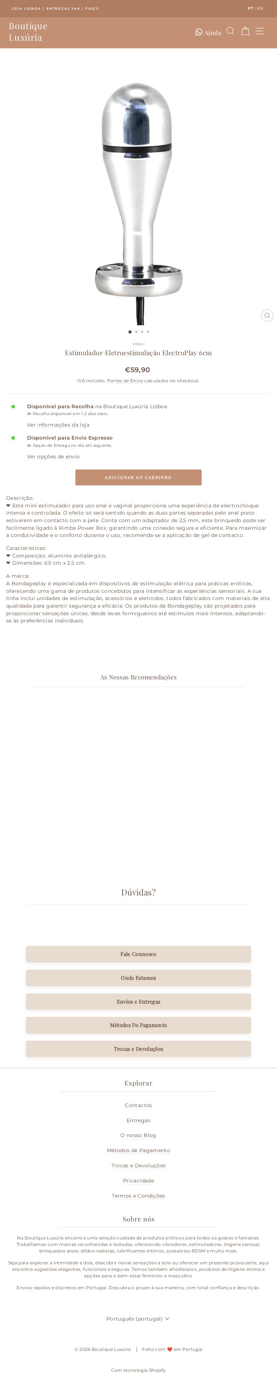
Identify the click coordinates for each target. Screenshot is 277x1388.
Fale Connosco (138, 953)
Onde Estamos (138, 977)
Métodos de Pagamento (138, 1150)
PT (251, 8)
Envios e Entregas (139, 1001)
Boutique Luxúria (28, 31)
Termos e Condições (138, 1196)
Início (137, 344)
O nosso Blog (138, 1135)
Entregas (138, 1120)
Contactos (138, 1105)
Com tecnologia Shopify (138, 1370)
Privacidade (138, 1180)
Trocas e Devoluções (138, 1048)
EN (260, 8)
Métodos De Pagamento (138, 1024)
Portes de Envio (125, 380)
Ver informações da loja (58, 425)
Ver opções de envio (53, 456)
